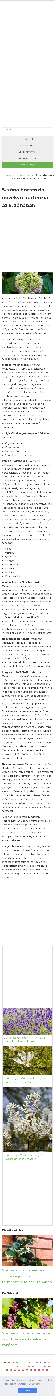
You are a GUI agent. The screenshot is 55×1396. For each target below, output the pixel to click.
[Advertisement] (27, 33)
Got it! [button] (27, 1391)
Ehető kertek (27, 145)
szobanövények (27, 152)
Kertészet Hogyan (27, 158)
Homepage (7, 175)
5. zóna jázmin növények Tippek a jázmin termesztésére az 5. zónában (27, 1276)
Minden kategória (27, 164)
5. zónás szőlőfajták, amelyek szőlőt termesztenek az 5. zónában (27, 1339)
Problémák (27, 139)
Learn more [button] (34, 1384)
